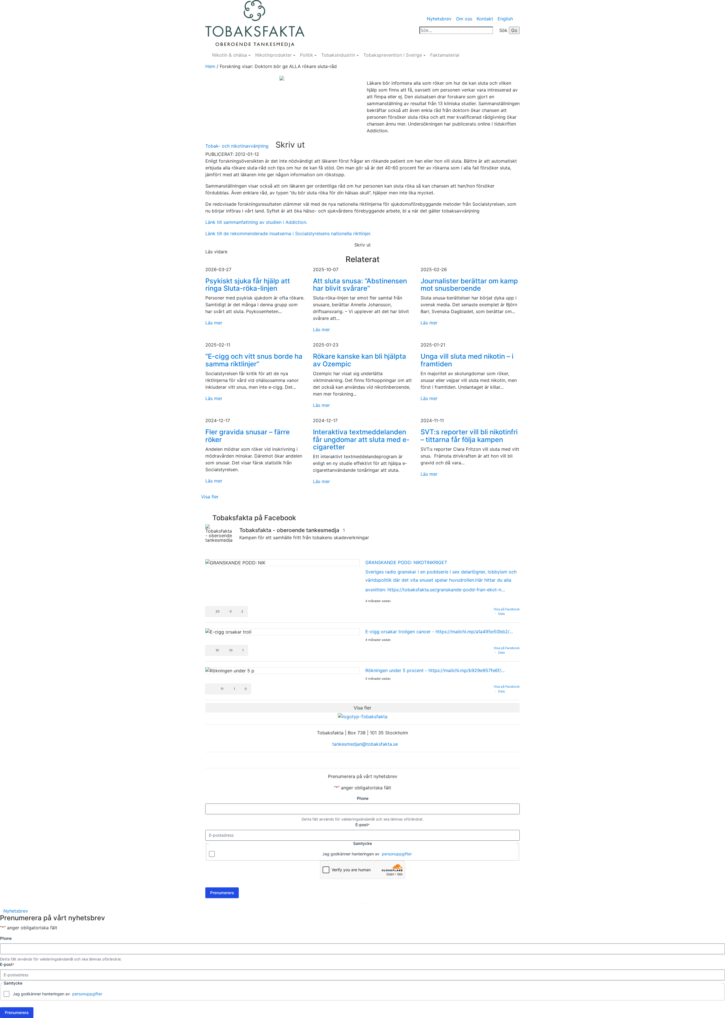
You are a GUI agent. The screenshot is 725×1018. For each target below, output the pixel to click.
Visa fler (210, 497)
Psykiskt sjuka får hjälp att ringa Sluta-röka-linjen (247, 284)
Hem (210, 66)
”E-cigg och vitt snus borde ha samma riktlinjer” (253, 360)
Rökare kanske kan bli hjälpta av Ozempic (359, 360)
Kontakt (485, 19)
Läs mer (213, 323)
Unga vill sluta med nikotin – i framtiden (467, 360)
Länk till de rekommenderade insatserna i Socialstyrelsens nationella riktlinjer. (288, 233)
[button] (226, 611)
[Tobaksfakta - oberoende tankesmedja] (219, 533)
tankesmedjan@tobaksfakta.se (364, 744)
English (505, 19)
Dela (501, 614)
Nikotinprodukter (273, 55)
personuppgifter (397, 853)
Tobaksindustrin (338, 55)
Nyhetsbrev (439, 19)
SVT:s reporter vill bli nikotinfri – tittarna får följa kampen (469, 435)
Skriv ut (290, 145)
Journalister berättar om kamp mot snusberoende (469, 284)
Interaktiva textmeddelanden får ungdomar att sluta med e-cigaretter (361, 439)
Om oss (464, 19)
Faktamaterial (444, 55)
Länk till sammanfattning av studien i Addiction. (256, 222)
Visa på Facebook (507, 609)
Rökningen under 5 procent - (435, 670)
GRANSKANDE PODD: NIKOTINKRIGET (406, 562)
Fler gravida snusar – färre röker (247, 435)
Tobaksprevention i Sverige (392, 55)
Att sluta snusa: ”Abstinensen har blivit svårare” (360, 284)
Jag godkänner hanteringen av (367, 853)
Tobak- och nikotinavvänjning (236, 146)
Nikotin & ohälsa (229, 55)
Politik (306, 55)
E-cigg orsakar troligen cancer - (439, 631)
